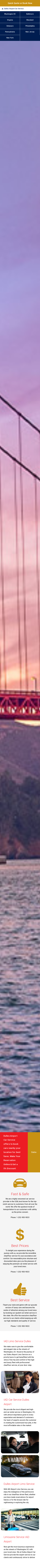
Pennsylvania (10, 32)
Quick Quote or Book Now (20, 3)
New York (10, 38)
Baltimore (30, 14)
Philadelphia (30, 26)
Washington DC (10, 14)
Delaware (10, 26)
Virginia (10, 20)
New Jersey (30, 32)
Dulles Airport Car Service (14, 9)
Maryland (29, 20)
